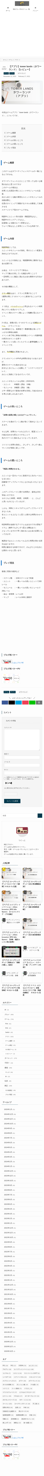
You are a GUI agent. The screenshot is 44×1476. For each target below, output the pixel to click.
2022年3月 (9, 1270)
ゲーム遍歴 (10, 1041)
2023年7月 (9, 1195)
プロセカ (18, 1396)
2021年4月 (9, 1323)
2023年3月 (9, 1214)
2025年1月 (9, 1109)
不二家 (36, 1404)
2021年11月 (10, 1289)
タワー (22, 1381)
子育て (9, 1063)
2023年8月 (9, 1190)
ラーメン (7, 1404)
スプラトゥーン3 (9, 1381)
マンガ (9, 1072)
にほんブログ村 (18, 663)
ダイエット (11, 1058)
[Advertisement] (22, 35)
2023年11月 (10, 1176)
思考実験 (15, 1419)
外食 (32, 1415)
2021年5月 (9, 1318)
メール (7, 762)
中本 (26, 1407)
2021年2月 (9, 1332)
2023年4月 (9, 1209)
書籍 (8, 1068)
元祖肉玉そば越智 (9, 1411)
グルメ (9, 1014)
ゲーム (6, 73)
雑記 (8, 1086)
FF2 (13, 1365)
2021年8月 (9, 1304)
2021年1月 (9, 1337)
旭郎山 (17, 1423)
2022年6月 (9, 1256)
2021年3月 (9, 1327)
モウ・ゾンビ (25, 1400)
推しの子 (7, 1423)
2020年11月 (10, 1346)
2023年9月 (9, 1185)
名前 (6, 754)
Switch (9, 1032)
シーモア (7, 1377)
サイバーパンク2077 (32, 1373)
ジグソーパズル (20, 1377)
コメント (7, 727)
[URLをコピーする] (39, 702)
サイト (6, 769)
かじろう (33, 1365)
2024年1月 (9, 1166)
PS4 (8, 1024)
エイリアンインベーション (24, 1369)
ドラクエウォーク (10, 1392)
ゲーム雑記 (10, 1045)
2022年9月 (9, 1242)
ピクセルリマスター (27, 1392)
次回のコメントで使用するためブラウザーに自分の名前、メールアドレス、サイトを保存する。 (23, 778)
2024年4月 (9, 1152)
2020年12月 (10, 1342)
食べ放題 (28, 1423)
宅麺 (5, 1419)
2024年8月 (9, 1133)
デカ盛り (34, 1384)
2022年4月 (9, 1266)
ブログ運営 (10, 1094)
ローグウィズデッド (22, 1404)
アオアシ (7, 1369)
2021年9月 (9, 1299)
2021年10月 (10, 1294)
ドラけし (28, 1388)
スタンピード (34, 1377)
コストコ (17, 1373)
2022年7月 (9, 1252)
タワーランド (22, 73)
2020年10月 (9, 1351)
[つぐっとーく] (22, 3)
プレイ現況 (11, 148)
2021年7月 (9, 1308)
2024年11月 (10, 1119)
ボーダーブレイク (32, 1396)
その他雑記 (10, 1090)
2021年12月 (10, 1285)
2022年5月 (9, 1261)
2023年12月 (10, 1171)
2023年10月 (10, 1181)
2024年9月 (9, 1128)
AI (7, 1010)
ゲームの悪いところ (15, 144)
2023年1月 (9, 1223)
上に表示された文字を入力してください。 (17, 788)
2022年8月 (9, 1247)
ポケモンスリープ (10, 1400)
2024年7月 (9, 1138)
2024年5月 (9, 1147)
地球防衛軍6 (21, 1415)
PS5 (8, 1028)
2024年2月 (9, 1161)
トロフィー (10, 1054)
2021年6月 (9, 1313)
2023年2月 (9, 1218)
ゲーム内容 (11, 136)
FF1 (5, 1365)
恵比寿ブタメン (27, 1419)
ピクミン (7, 1396)
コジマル (6, 1373)
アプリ (12, 73)
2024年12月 (10, 1114)
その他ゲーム (10, 1049)
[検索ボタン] (3, 3)
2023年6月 (9, 1199)
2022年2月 (9, 1275)
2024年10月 (10, 1124)
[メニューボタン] (40, 3)
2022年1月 (9, 1280)
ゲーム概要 (11, 133)
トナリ (6, 1388)
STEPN (22, 1365)
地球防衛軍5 (8, 1415)
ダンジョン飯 (22, 1384)
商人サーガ (24, 1411)
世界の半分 (8, 1407)
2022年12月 (10, 1228)
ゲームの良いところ (15, 140)
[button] (5, 702)
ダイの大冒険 (8, 1384)
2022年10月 (10, 1237)
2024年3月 (9, 1157)
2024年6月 (9, 1142)
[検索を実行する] (40, 815)
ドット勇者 (17, 1388)
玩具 (8, 1081)
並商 (18, 1407)
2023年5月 (9, 1204)
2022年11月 (10, 1233)
